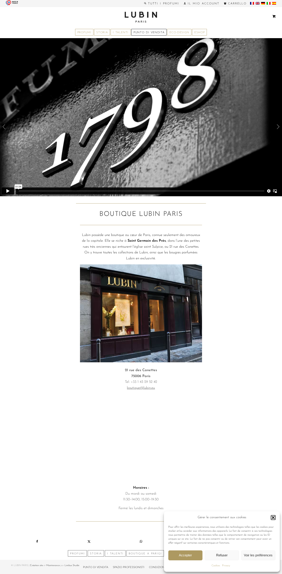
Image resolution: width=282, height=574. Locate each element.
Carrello (236, 3)
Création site (36, 565)
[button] (273, 517)
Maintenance (53, 565)
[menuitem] (162, 3)
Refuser (222, 555)
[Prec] (4, 128)
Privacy (226, 565)
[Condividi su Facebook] (37, 541)
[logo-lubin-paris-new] (141, 17)
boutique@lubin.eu (141, 388)
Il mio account (202, 3)
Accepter (185, 555)
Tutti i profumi (162, 3)
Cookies (216, 565)
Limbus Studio (72, 565)
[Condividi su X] (89, 541)
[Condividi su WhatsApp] (141, 541)
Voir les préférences (258, 555)
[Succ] (278, 128)
